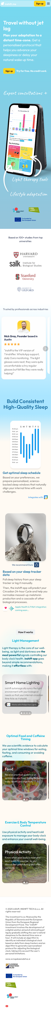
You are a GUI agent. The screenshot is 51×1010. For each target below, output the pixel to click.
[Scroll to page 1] (21, 713)
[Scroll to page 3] (27, 713)
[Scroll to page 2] (24, 713)
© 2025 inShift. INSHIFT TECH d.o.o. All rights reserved (24, 910)
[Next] (45, 348)
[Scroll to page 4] (30, 713)
